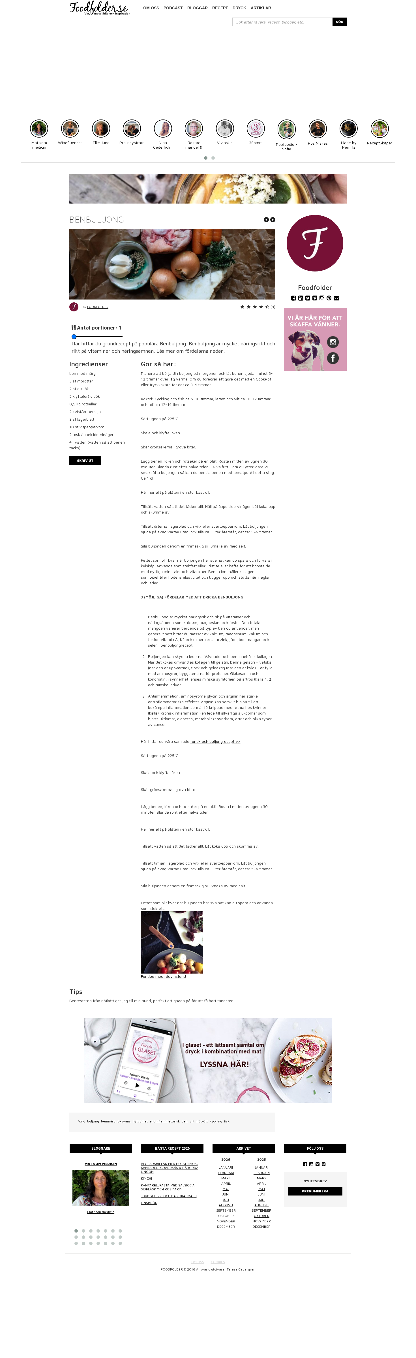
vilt (192, 1121)
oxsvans (124, 1121)
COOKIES (218, 1262)
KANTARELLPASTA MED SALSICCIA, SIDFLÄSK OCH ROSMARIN (168, 1187)
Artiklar (261, 8)
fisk (227, 1121)
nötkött (202, 1121)
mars (226, 1178)
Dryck (239, 8)
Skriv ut (85, 460)
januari (226, 1167)
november (261, 1221)
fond (81, 1121)
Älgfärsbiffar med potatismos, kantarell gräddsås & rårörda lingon (169, 1168)
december (262, 1226)
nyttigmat (140, 1121)
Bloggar (197, 8)
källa (153, 713)
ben (185, 1121)
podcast (173, 8)
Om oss (151, 8)
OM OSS (197, 1262)
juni (226, 1194)
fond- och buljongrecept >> (215, 741)
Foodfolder (97, 307)
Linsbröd (149, 1203)
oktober (261, 1216)
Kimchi (146, 1178)
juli (226, 1199)
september (261, 1210)
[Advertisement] (208, 68)
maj (226, 1189)
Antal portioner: (99, 328)
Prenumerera (315, 1191)
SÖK (339, 22)
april (226, 1183)
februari (226, 1173)
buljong (93, 1121)
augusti (226, 1205)
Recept (220, 8)
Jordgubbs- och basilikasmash (169, 1196)
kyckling (216, 1121)
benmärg (108, 1121)
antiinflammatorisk (165, 1121)
